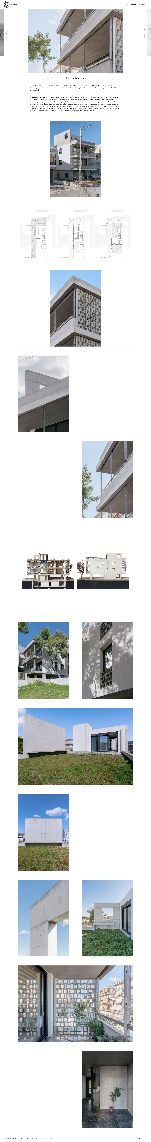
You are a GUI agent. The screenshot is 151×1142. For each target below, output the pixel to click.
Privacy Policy (31, 1138)
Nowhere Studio (47, 1138)
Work (127, 5)
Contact (142, 5)
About (133, 5)
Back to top (137, 1138)
